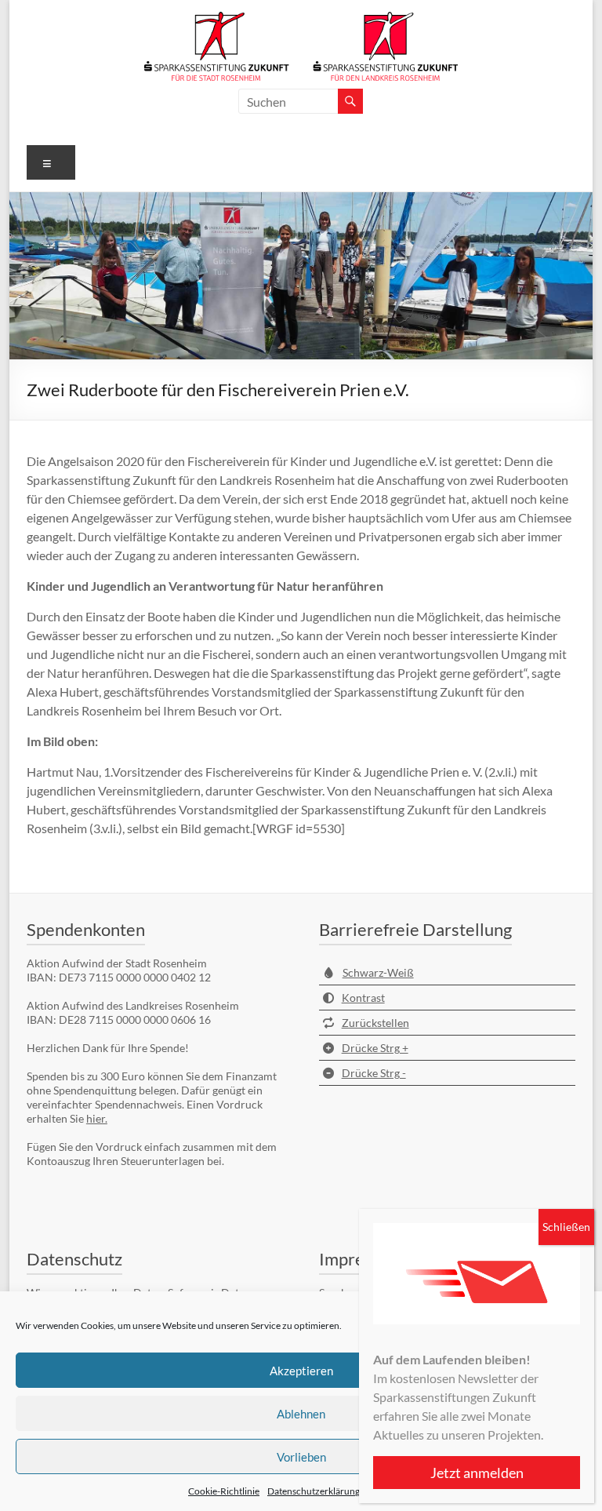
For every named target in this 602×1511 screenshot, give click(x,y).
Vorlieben (301, 1457)
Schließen (566, 1226)
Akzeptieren (301, 1371)
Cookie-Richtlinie (223, 1491)
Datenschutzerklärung (313, 1491)
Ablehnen (301, 1414)
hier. (96, 1118)
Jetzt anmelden (477, 1472)
